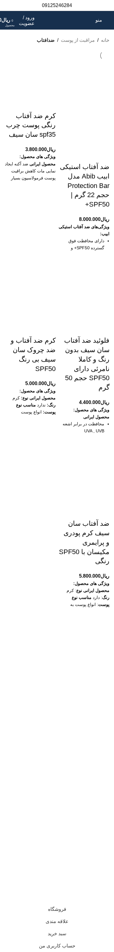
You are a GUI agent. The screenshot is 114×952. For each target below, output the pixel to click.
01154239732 (73, 826)
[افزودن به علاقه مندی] (101, 259)
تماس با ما (98, 672)
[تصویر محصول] (84, 136)
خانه (105, 40)
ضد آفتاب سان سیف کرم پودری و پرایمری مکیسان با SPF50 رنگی (84, 542)
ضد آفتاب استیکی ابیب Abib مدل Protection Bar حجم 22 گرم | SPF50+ (84, 185)
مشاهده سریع (101, 274)
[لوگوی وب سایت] (62, 19)
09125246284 (62, 852)
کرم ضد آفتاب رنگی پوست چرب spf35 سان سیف (31, 125)
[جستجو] (89, 20)
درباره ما (100, 683)
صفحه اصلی (97, 660)
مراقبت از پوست (78, 40)
